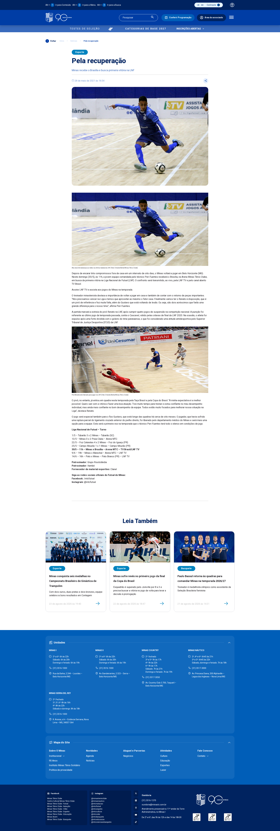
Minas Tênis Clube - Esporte (58, 812)
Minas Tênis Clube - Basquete (59, 819)
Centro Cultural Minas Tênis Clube (61, 801)
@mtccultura (96, 812)
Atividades (166, 750)
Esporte (79, 52)
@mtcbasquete (97, 817)
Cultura (163, 756)
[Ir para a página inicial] (59, 17)
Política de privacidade (60, 770)
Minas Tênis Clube (54, 798)
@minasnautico (97, 801)
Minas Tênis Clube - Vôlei (57, 809)
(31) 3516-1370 (149, 800)
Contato (201, 756)
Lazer (163, 770)
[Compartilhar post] (205, 80)
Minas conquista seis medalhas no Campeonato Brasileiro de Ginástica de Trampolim (72, 581)
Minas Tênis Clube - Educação (59, 814)
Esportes (165, 765)
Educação (165, 760)
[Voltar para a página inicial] (212, 800)
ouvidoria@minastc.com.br (154, 804)
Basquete (186, 568)
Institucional (55, 756)
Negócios (128, 756)
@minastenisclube (99, 798)
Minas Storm (52, 817)
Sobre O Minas (57, 750)
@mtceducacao (97, 819)
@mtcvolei (95, 814)
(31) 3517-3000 (199, 668)
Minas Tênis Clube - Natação (58, 806)
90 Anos (53, 760)
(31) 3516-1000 (60, 668)
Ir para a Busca (109, 5)
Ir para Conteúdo (58, 5)
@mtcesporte (96, 809)
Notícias (73, 41)
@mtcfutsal (96, 806)
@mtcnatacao (97, 804)
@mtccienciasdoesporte (101, 822)
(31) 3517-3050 (153, 677)
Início (62, 41)
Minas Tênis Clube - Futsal (57, 804)
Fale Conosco (205, 750)
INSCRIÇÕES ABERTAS (188, 28)
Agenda (90, 756)
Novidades (92, 750)
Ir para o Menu (84, 5)
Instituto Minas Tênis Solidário (64, 765)
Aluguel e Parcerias (134, 750)
